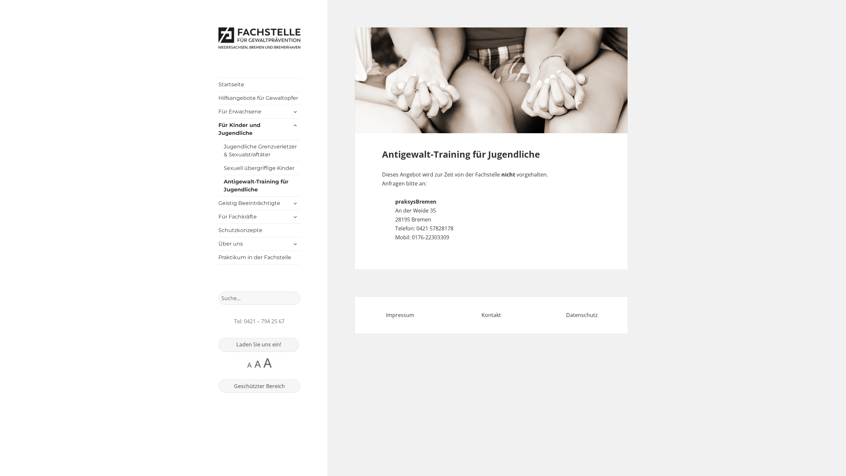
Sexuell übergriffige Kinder (259, 168)
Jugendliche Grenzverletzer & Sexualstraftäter (260, 150)
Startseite (231, 84)
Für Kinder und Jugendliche (239, 129)
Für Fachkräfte (237, 217)
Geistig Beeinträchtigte (249, 203)
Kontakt (491, 315)
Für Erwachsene (239, 111)
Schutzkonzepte (240, 230)
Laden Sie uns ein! (258, 344)
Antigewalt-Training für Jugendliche (256, 185)
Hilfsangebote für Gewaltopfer (258, 98)
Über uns (230, 244)
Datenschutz (582, 315)
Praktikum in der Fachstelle (254, 257)
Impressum (400, 315)
